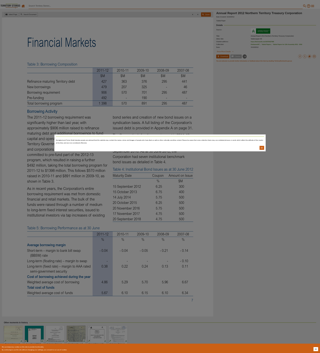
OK (262, 148)
